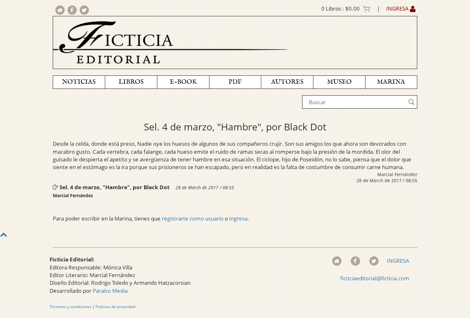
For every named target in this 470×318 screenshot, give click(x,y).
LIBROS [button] (131, 82)
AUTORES (287, 82)
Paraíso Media (110, 290)
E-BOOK (183, 82)
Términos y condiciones (70, 306)
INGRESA (398, 8)
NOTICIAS (79, 82)
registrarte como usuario (192, 218)
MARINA (391, 82)
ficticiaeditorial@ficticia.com (374, 278)
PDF (235, 82)
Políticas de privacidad (115, 306)
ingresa (238, 218)
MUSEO (339, 82)
